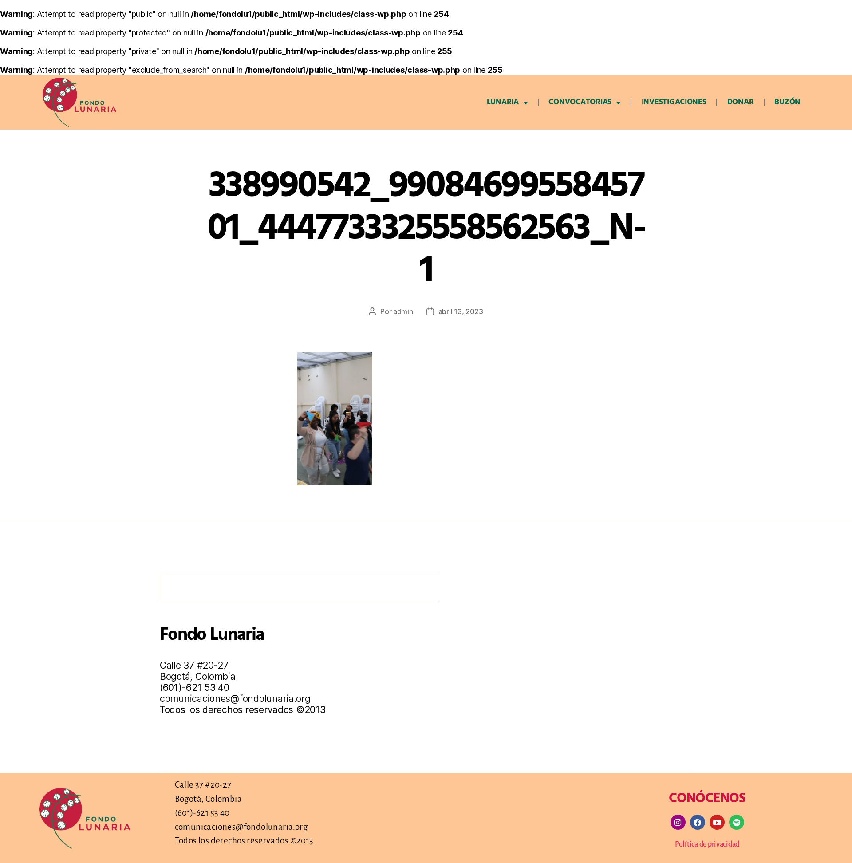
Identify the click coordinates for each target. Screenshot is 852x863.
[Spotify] (736, 822)
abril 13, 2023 (460, 311)
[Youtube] (717, 822)
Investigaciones (674, 102)
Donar (740, 102)
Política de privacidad (707, 844)
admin (403, 311)
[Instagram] (678, 822)
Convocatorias (579, 102)
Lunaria (503, 102)
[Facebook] (697, 822)
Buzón (787, 102)
